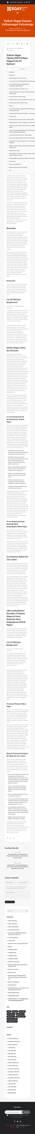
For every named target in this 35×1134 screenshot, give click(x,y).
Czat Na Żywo (12, 116)
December (12, 1068)
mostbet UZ (11, 1016)
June (11, 1050)
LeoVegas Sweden (13, 958)
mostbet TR (20, 1013)
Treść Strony (12, 161)
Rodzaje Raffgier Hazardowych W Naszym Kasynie (21, 158)
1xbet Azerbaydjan (13, 926)
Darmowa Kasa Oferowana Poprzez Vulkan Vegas (21, 119)
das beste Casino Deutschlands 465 (18, 943)
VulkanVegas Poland (13, 995)
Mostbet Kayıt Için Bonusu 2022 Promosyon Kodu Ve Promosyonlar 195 (17, 977)
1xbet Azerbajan (12, 923)
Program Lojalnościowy (15, 164)
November (12, 1071)
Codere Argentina (13, 937)
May (10, 1053)
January (11, 1065)
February (12, 1062)
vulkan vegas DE (12, 1018)
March (11, 1059)
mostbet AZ (11, 1013)
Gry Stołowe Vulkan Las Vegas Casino (18, 89)
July (10, 1047)
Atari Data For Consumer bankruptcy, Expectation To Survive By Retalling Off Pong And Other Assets (17, 866)
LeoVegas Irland (12, 955)
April (11, 1056)
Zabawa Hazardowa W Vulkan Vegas (18, 102)
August (11, 1044)
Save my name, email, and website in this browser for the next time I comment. (16, 887)
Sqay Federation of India (10, 1125)
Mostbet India (12, 972)
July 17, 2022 (17, 852)
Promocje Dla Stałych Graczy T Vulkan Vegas (20, 135)
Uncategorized (12, 985)
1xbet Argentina (12, 920)
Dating (10, 946)
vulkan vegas (14, 266)
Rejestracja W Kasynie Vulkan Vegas (18, 167)
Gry (10, 170)
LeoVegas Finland (13, 949)
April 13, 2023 (17, 863)
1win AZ (15, 1011)
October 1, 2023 (10, 43)
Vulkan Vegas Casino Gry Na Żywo (17, 78)
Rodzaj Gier (12, 75)
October (12, 1038)
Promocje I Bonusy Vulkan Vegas (17, 96)
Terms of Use (13, 1127)
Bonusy (11, 105)
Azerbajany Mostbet (13, 929)
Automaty (11, 72)
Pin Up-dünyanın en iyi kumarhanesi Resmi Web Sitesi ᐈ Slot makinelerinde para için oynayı (17, 856)
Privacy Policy (22, 1127)
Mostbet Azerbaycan (13, 961)
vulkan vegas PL (12, 1021)
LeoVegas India (12, 952)
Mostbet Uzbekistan (13, 982)
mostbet (22, 1011)
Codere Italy (11, 940)
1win (9, 1011)
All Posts (17, 28)
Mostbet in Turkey (13, 969)
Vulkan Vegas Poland (13, 992)
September (12, 1041)
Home (11, 28)
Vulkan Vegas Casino (14, 150)
